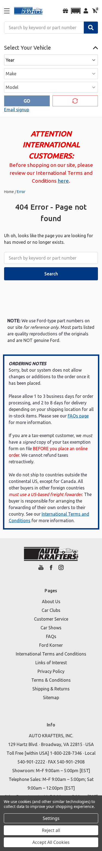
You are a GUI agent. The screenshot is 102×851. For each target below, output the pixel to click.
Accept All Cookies (51, 842)
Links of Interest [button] (51, 662)
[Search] (91, 28)
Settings (51, 818)
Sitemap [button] (51, 697)
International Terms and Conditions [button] (51, 653)
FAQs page (78, 415)
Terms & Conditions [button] (51, 680)
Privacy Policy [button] (51, 671)
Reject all (51, 830)
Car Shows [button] (51, 627)
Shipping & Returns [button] (51, 688)
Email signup (16, 109)
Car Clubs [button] (51, 610)
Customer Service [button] (51, 619)
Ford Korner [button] (51, 645)
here (63, 181)
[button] (75, 11)
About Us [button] (51, 601)
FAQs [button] (51, 636)
